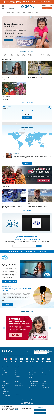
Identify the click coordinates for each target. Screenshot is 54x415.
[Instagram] (28, 403)
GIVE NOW (8, 40)
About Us (44, 374)
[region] (27, 410)
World (3, 385)
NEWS (3, 382)
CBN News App (6, 395)
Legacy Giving (32, 369)
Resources (18, 374)
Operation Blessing (6, 367)
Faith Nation (18, 389)
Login (51, 5)
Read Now (27, 118)
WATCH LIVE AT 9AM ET (10, 281)
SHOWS (17, 382)
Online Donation (33, 367)
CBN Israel (4, 369)
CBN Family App (19, 395)
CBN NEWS (18, 12)
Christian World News (19, 386)
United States (5, 383)
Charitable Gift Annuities (32, 373)
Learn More (27, 163)
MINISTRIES (5, 365)
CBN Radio (44, 383)
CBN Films (4, 374)
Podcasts (44, 385)
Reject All (40, 410)
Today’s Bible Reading (7, 106)
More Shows (18, 393)
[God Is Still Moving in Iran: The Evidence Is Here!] (14, 68)
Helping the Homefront (5, 371)
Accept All (40, 412)
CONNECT (44, 365)
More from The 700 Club (27, 102)
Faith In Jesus (18, 371)
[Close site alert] (51, 2)
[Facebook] (25, 403)
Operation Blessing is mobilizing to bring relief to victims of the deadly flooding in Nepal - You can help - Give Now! (26, 2)
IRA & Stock (31, 371)
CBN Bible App (19, 376)
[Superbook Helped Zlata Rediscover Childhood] (14, 88)
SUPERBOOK (30, 12)
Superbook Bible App (33, 386)
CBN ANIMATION (33, 382)
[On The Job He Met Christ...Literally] (40, 68)
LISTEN (36, 12)
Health (3, 389)
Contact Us (44, 5)
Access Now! (43, 251)
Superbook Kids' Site (33, 389)
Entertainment (5, 391)
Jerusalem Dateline (20, 391)
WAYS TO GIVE (33, 365)
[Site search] (46, 13)
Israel (3, 387)
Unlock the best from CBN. (41, 350)
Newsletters (45, 367)
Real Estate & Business (32, 377)
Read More (7, 304)
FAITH (24, 12)
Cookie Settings (40, 407)
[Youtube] (22, 403)
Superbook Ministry (33, 383)
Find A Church (18, 372)
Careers (44, 372)
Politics (4, 393)
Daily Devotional (19, 367)
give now (46, 8)
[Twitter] (32, 403)
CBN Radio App (46, 387)
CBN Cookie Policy (15, 409)
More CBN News (27, 210)
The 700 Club (10, 12)
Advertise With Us (46, 371)
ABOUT (41, 12)
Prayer (17, 369)
